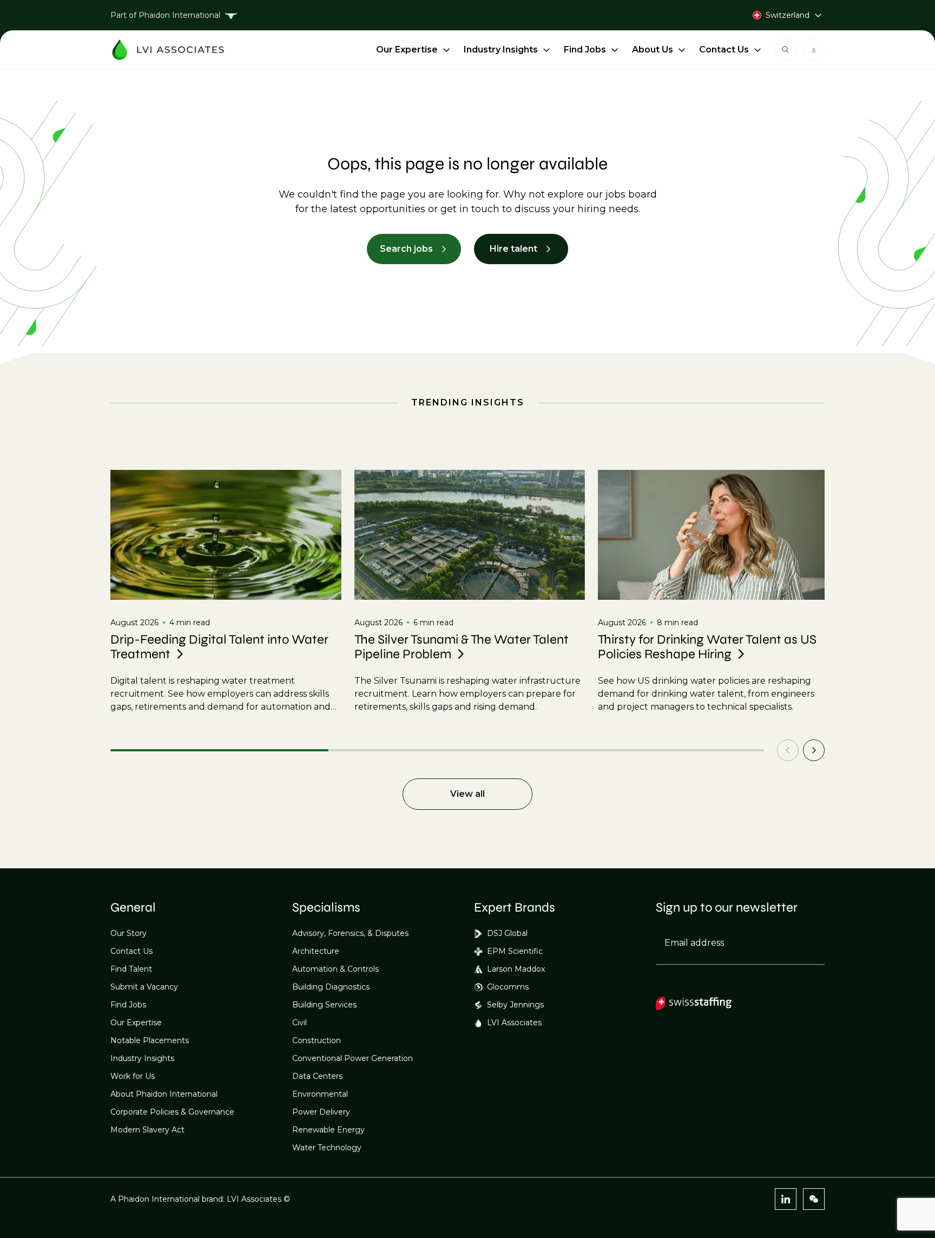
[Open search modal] (785, 50)
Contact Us (724, 49)
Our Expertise (407, 49)
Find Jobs (585, 49)
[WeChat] (814, 1199)
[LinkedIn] (785, 1199)
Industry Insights (501, 49)
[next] (814, 750)
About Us (652, 49)
